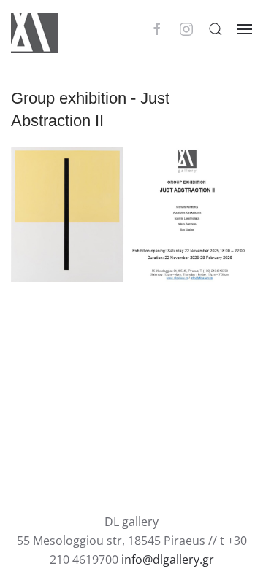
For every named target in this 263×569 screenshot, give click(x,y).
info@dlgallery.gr (167, 559)
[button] (215, 29)
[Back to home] (34, 29)
